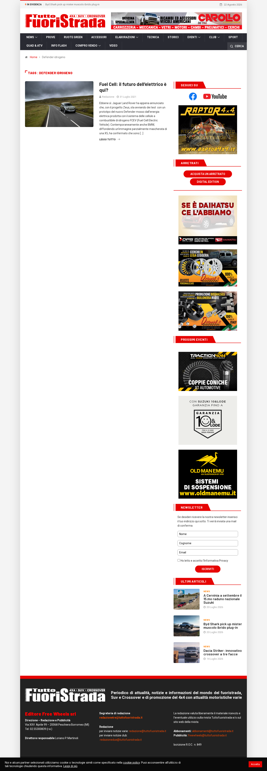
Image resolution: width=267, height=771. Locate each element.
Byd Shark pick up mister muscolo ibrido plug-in (72, 4)
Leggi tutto (107, 139)
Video (113, 45)
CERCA (239, 46)
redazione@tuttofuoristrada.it (147, 731)
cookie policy (131, 762)
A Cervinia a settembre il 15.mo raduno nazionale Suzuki (222, 598)
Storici (173, 37)
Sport (233, 37)
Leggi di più (70, 766)
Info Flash (59, 45)
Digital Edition (208, 181)
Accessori (99, 37)
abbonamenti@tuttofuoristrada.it (212, 731)
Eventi (192, 37)
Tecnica (153, 37)
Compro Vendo (86, 45)
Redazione (108, 96)
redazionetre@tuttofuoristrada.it (120, 717)
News (30, 37)
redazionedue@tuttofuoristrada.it (121, 739)
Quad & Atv (34, 45)
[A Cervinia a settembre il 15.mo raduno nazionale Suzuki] (187, 599)
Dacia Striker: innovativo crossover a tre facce (222, 652)
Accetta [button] (255, 764)
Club (212, 37)
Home (33, 57)
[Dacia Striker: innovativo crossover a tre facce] (187, 652)
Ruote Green (73, 37)
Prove (50, 37)
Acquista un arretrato (207, 174)
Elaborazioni (125, 37)
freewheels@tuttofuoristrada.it (207, 735)
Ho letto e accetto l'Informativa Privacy (204, 560)
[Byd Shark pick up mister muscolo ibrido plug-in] (187, 625)
